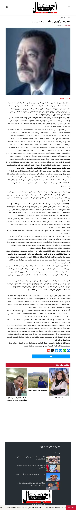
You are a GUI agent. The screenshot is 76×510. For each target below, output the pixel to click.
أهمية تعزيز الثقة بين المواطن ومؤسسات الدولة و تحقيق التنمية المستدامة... (31, 484)
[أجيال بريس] (37, 496)
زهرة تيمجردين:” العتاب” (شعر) (37, 390)
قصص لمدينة (59, 397)
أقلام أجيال (60, 17)
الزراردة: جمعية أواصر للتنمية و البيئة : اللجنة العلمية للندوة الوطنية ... (30, 458)
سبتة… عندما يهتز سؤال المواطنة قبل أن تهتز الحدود (30, 474)
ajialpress (67, 25)
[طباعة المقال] (51, 356)
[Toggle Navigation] (70, 7)
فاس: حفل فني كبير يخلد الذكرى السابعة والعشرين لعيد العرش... (31, 466)
